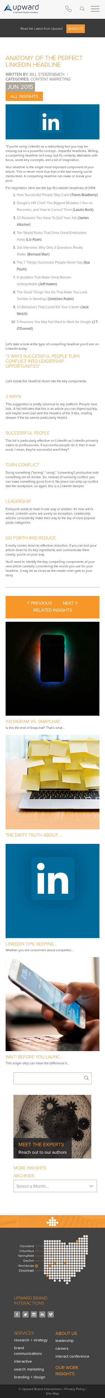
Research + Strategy (31, 1340)
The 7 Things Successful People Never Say (50, 262)
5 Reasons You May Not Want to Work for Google (54, 322)
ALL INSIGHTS (24, 96)
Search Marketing (29, 1369)
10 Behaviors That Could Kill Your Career (48, 307)
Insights (75, 29)
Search (82, 8)
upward (21, 8)
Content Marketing (51, 79)
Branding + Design (29, 1377)
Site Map (52, 1393)
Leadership (64, 1340)
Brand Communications (28, 1351)
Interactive (23, 1361)
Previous (39, 603)
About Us (66, 1333)
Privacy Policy (74, 1389)
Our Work (67, 1368)
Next (70, 603)
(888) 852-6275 (68, 9)
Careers (62, 1348)
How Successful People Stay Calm (43, 195)
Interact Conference (72, 1356)
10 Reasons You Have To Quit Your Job (47, 218)
